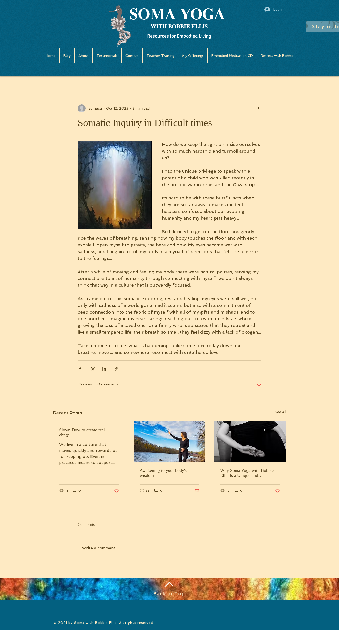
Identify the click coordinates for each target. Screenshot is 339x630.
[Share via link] (116, 368)
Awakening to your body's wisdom (163, 473)
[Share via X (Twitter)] (92, 368)
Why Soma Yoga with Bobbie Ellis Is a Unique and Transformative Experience (247, 473)
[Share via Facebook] (80, 368)
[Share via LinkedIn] (104, 368)
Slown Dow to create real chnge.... (82, 432)
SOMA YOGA (177, 13)
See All (280, 412)
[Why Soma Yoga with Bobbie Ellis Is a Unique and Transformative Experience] (250, 441)
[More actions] (258, 108)
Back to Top (169, 593)
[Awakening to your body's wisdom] (169, 441)
